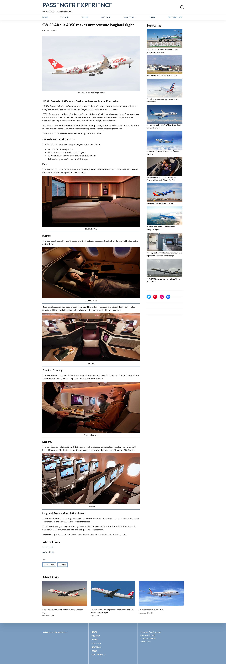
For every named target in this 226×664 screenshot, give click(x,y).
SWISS (62, 565)
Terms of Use (145, 642)
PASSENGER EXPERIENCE (77, 4)
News (45, 17)
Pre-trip (65, 17)
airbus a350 (49, 565)
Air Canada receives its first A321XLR (162, 75)
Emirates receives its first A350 (151, 609)
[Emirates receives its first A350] (161, 593)
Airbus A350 (48, 552)
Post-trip (106, 17)
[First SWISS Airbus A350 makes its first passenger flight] (64, 593)
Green (152, 17)
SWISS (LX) (47, 547)
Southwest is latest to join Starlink (160, 203)
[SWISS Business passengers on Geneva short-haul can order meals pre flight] (113, 593)
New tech (129, 17)
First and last (175, 17)
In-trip (85, 17)
